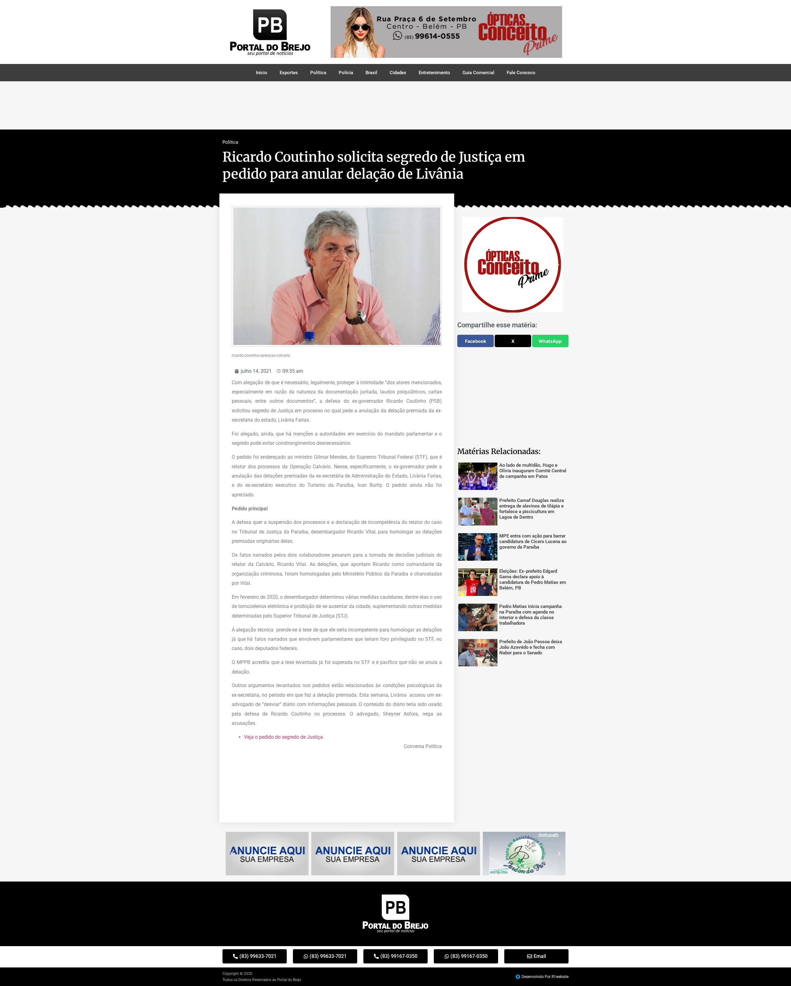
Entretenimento (434, 72)
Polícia (346, 72)
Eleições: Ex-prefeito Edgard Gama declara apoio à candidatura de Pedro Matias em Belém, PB (532, 579)
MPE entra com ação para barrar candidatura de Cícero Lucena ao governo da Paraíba (532, 541)
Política (318, 72)
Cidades (398, 72)
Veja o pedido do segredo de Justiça (284, 737)
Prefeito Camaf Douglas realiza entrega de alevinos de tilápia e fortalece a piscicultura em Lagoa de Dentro (531, 509)
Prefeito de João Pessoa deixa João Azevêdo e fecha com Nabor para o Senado (530, 647)
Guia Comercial (478, 72)
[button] (468, 265)
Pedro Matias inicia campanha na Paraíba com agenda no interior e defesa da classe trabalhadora (530, 615)
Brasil (371, 72)
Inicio (261, 72)
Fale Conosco (521, 72)
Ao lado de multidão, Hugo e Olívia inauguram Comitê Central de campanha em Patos (532, 470)
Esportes (289, 72)
